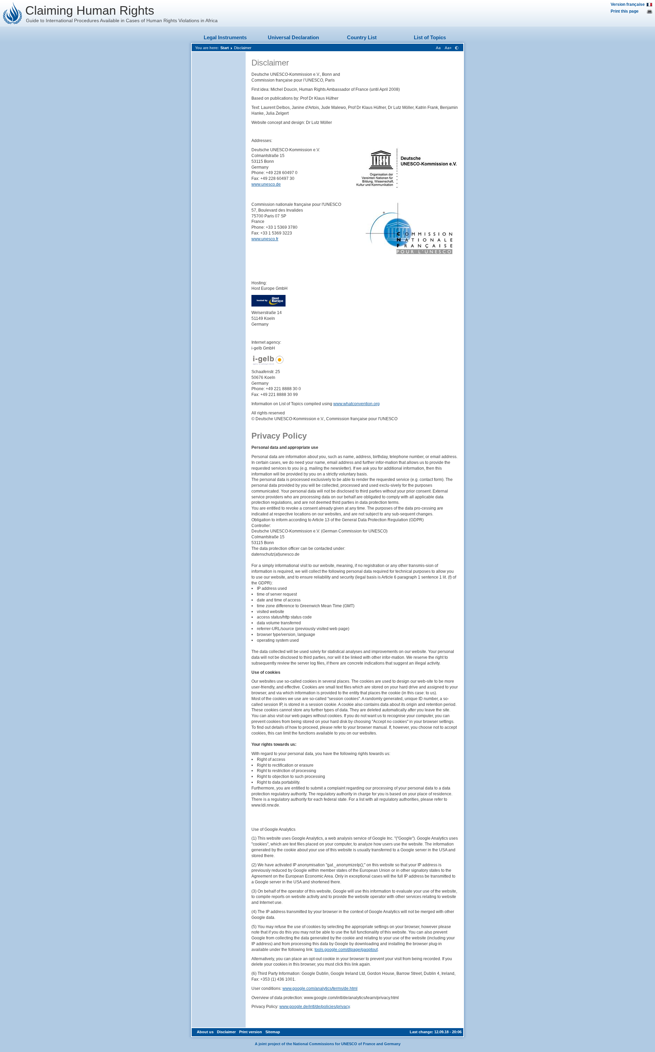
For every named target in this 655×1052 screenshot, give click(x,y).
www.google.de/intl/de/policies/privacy (314, 1006)
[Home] (12, 13)
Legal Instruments (225, 37)
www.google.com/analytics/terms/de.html (320, 988)
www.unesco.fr (264, 239)
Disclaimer (242, 48)
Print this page (625, 11)
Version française (628, 4)
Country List (362, 37)
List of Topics (430, 37)
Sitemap (272, 1032)
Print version (250, 1032)
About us (205, 1032)
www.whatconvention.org (356, 403)
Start (224, 48)
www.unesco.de (266, 184)
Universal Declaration (293, 37)
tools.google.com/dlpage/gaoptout (346, 949)
